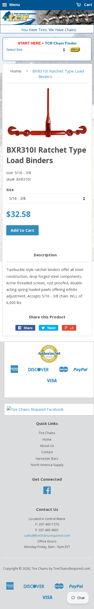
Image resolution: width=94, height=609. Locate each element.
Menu (14, 4)
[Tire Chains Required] (35, 409)
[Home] (47, 23)
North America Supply (47, 465)
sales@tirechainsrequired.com (47, 535)
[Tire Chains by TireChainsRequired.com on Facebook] (47, 492)
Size (10, 189)
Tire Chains (47, 433)
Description (45, 254)
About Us (47, 446)
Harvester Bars (47, 458)
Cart (87, 4)
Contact (47, 452)
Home (15, 71)
